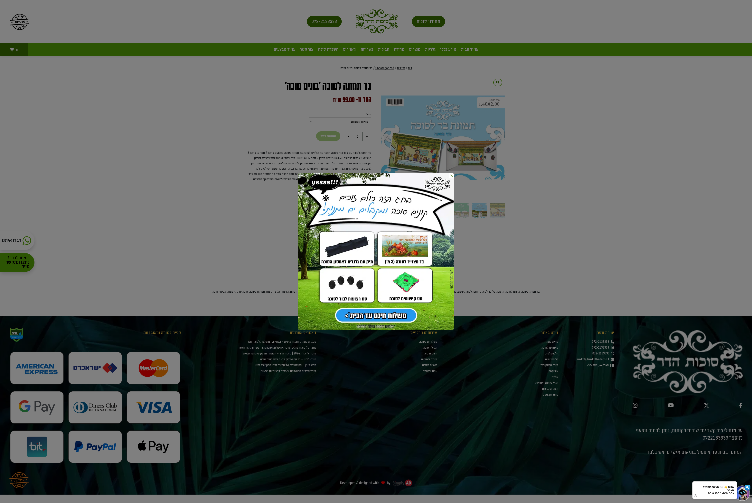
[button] (742, 493)
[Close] (451, 175)
